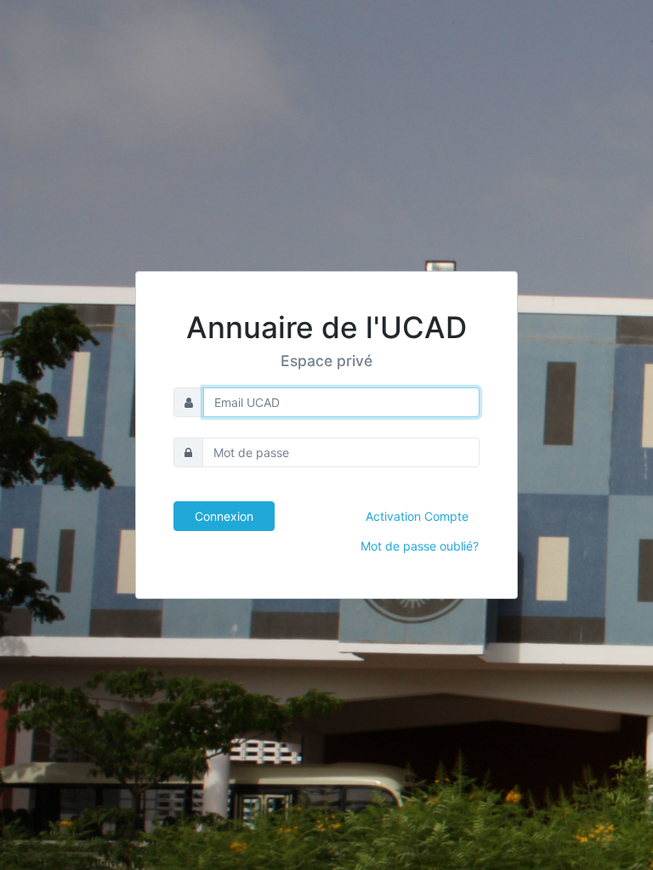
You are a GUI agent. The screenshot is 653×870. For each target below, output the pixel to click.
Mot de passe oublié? (420, 546)
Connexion (224, 516)
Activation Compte (417, 516)
